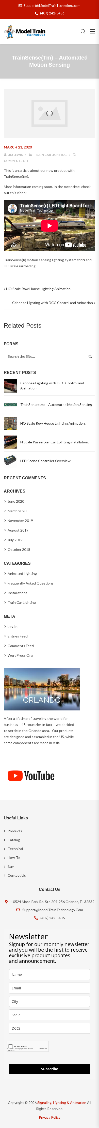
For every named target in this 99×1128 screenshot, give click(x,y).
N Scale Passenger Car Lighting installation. (54, 442)
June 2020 (16, 501)
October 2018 (19, 549)
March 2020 (17, 511)
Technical (15, 849)
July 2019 (15, 540)
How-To (14, 857)
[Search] (90, 356)
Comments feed (21, 646)
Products (15, 831)
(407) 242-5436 (52, 13)
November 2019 (20, 520)
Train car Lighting (50, 155)
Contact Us (17, 875)
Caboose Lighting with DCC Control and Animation (52, 385)
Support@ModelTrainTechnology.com (52, 6)
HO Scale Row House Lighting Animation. (53, 423)
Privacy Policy (49, 1117)
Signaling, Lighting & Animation (61, 1102)
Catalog (14, 840)
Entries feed (18, 636)
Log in (13, 626)
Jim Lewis (15, 155)
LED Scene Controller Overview (45, 461)
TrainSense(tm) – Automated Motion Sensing (56, 404)
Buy (11, 866)
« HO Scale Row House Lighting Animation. (37, 289)
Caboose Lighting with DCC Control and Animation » (53, 302)
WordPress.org (20, 655)
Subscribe (49, 1068)
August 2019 (18, 530)
